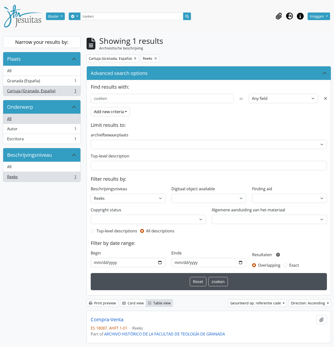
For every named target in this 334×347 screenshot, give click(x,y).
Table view (161, 303)
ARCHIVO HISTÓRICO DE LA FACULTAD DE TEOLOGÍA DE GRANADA (164, 334)
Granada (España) (42, 82)
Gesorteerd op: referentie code (256, 303)
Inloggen (317, 16)
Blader (54, 16)
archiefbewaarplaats (109, 135)
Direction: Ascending (308, 303)
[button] (278, 16)
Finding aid (262, 188)
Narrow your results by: (41, 42)
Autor (42, 130)
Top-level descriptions (117, 231)
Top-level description (110, 156)
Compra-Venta (107, 320)
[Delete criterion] (325, 98)
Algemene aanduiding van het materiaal (248, 210)
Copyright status (106, 210)
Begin (96, 253)
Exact (294, 265)
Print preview (104, 303)
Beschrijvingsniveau (29, 155)
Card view (135, 303)
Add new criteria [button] (109, 111)
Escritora (42, 140)
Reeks (42, 178)
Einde (176, 253)
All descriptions (160, 231)
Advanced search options (119, 73)
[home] (24, 16)
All (9, 70)
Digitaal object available (193, 188)
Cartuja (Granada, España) (42, 92)
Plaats (14, 59)
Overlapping (269, 265)
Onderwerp (20, 107)
